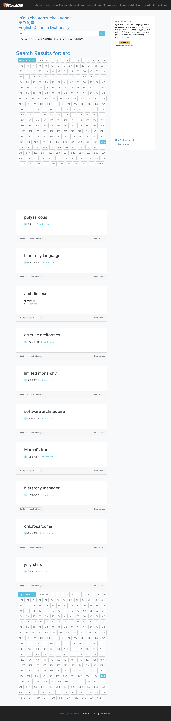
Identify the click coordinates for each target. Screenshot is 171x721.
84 (34, 93)
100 (46, 98)
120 (96, 104)
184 (37, 136)
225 (73, 153)
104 (74, 98)
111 (34, 104)
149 (44, 120)
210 (52, 147)
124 (37, 109)
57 (40, 82)
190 (80, 136)
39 (103, 71)
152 (65, 120)
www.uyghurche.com (69, 713)
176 (65, 131)
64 (84, 82)
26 (21, 71)
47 (65, 76)
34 (71, 71)
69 (28, 87)
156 (94, 120)
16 (46, 66)
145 (102, 114)
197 (43, 142)
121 (103, 104)
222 (50, 153)
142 (80, 114)
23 (89, 66)
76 (71, 87)
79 (90, 87)
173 (44, 131)
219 (28, 153)
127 (58, 109)
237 (73, 158)
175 (58, 131)
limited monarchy (40, 373)
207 (29, 147)
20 (70, 66)
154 (80, 120)
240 (96, 158)
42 (33, 76)
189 (73, 136)
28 (33, 71)
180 (94, 131)
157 (102, 120)
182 (22, 136)
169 (102, 125)
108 (103, 98)
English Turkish (143, 5)
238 (81, 158)
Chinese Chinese (76, 5)
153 (73, 120)
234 (51, 158)
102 (60, 98)
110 (28, 104)
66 (97, 82)
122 (22, 109)
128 (66, 109)
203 (88, 142)
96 (20, 98)
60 (59, 82)
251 (91, 163)
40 (21, 76)
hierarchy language (42, 255)
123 (30, 109)
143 (87, 114)
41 (27, 76)
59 (53, 82)
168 (94, 125)
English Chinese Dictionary (30, 238)
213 (73, 147)
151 (58, 120)
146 (22, 120)
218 (20, 153)
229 (104, 153)
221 (43, 153)
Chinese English (110, 5)
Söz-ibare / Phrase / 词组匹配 (69, 39)
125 (44, 109)
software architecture (44, 411)
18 (58, 66)
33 (65, 71)
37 (91, 71)
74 (59, 87)
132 (94, 109)
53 (103, 76)
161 (44, 125)
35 (78, 71)
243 (31, 163)
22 (83, 66)
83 (27, 93)
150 (51, 120)
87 (53, 93)
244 (38, 163)
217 (102, 147)
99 (39, 98)
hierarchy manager (42, 488)
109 (21, 104)
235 (58, 158)
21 (77, 66)
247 (61, 163)
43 (40, 76)
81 (103, 87)
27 (27, 71)
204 (95, 142)
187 (58, 136)
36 (84, 71)
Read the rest (43, 224)
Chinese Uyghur (42, 5)
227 (88, 153)
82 (21, 93)
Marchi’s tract (37, 449)
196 (36, 142)
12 (22, 66)
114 (55, 104)
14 (34, 66)
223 (58, 153)
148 (37, 120)
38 (97, 71)
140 (66, 114)
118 (82, 104)
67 (103, 82)
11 (105, 60)
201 (72, 142)
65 (91, 82)
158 (22, 125)
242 (23, 163)
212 (66, 147)
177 (72, 131)
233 (43, 158)
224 (65, 153)
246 (53, 163)
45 (52, 76)
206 (22, 147)
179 (87, 131)
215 (88, 147)
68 (22, 87)
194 (21, 142)
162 (51, 125)
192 (94, 136)
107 (96, 98)
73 (53, 87)
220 (35, 153)
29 (40, 71)
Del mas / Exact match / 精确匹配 (36, 39)
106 (89, 98)
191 (87, 136)
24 (95, 66)
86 (46, 93)
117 (75, 104)
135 (30, 114)
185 (44, 136)
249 (76, 163)
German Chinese (160, 5)
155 (87, 120)
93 (91, 93)
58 (46, 82)
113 (48, 104)
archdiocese (35, 293)
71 (41, 87)
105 (82, 98)
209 (45, 147)
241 (104, 158)
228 (96, 153)
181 (101, 131)
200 (65, 142)
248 (69, 163)
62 (71, 82)
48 (71, 76)
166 (80, 125)
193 (102, 136)
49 (78, 76)
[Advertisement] (61, 186)
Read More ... (99, 238)
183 (30, 136)
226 (81, 153)
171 (30, 131)
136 (37, 114)
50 (84, 76)
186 (51, 136)
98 (33, 98)
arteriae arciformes (42, 335)
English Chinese (93, 5)
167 (87, 125)
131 (87, 109)
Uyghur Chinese (59, 5)
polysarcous (35, 217)
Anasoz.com (123, 144)
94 (97, 93)
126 (51, 109)
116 (68, 104)
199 (57, 142)
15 (40, 66)
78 (84, 87)
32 (59, 71)
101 (53, 98)
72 (47, 87)
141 (73, 114)
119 (89, 104)
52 (97, 76)
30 (46, 71)
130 (80, 109)
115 (62, 104)
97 (26, 98)
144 (94, 114)
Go (102, 33)
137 (44, 114)
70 (34, 87)
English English (127, 5)
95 (103, 93)
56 (34, 82)
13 (28, 66)
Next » (100, 163)
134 (22, 114)
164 (65, 125)
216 (95, 147)
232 (35, 158)
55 (27, 82)
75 (65, 87)
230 (21, 158)
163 (58, 125)
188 (66, 136)
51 (91, 76)
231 (28, 158)
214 (81, 147)
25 (102, 66)
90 (72, 93)
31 (53, 71)
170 (23, 131)
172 (37, 131)
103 (67, 98)
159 (30, 125)
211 (59, 147)
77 (78, 87)
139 (58, 114)
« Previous (43, 60)
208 (37, 147)
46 (59, 76)
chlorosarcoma (38, 526)
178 (79, 131)
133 (102, 109)
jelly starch (34, 564)
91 (78, 93)
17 (52, 66)
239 (89, 158)
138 (51, 114)
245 (46, 163)
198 (50, 142)
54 (21, 82)
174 (51, 131)
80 (96, 87)
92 (84, 93)
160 (37, 125)
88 (59, 93)
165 (73, 125)
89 (65, 93)
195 (28, 142)
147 (29, 120)
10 (99, 60)
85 (40, 93)
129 (73, 109)
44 (46, 76)
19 (64, 66)
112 (41, 104)
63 (78, 82)
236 (66, 158)
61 (65, 82)
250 (84, 163)
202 (80, 142)
